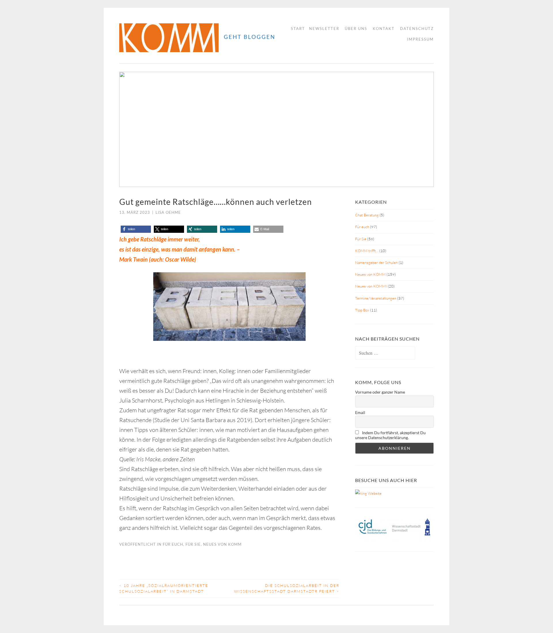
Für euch (173, 544)
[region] (276, 129)
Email (360, 412)
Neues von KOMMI (371, 286)
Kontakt (384, 28)
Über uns (356, 28)
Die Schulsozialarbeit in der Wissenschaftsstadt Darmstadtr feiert (286, 588)
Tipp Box (362, 310)
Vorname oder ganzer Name (380, 392)
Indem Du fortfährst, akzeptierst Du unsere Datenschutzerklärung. (390, 435)
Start (298, 28)
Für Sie (193, 544)
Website (374, 493)
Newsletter (324, 28)
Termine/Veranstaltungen (375, 298)
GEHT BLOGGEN (249, 36)
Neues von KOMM (222, 544)
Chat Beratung (367, 215)
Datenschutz (417, 28)
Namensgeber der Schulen (376, 262)
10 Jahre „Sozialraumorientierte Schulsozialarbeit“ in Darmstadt (163, 588)
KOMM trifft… (366, 250)
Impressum (420, 39)
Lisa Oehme (168, 212)
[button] (128, 129)
